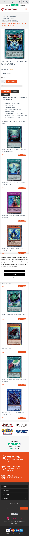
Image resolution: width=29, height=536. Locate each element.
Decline (14, 274)
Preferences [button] (14, 266)
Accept (14, 270)
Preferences (14, 277)
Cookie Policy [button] (7, 264)
